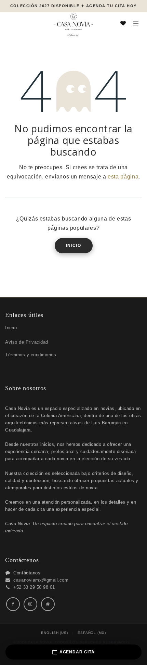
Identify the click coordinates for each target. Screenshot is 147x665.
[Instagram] (30, 604)
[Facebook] (13, 604)
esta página (123, 176)
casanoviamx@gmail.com (40, 580)
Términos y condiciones (30, 354)
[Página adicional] (48, 604)
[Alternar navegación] (136, 23)
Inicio (73, 245)
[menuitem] (54, 633)
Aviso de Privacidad (26, 342)
